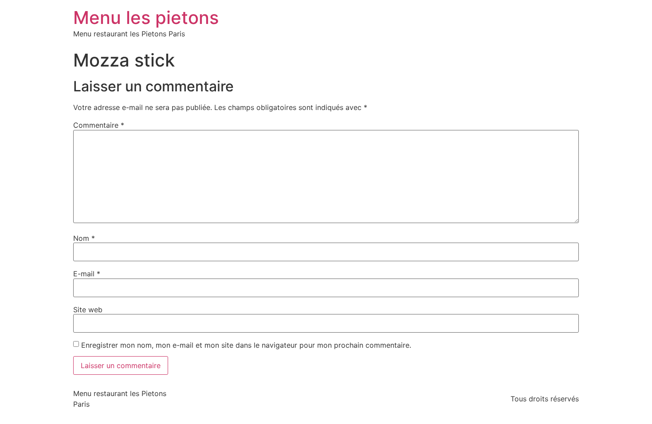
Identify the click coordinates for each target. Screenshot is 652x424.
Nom (84, 238)
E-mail (86, 273)
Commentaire (98, 125)
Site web (87, 309)
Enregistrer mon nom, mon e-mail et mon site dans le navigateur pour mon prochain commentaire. (246, 345)
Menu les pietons (146, 17)
